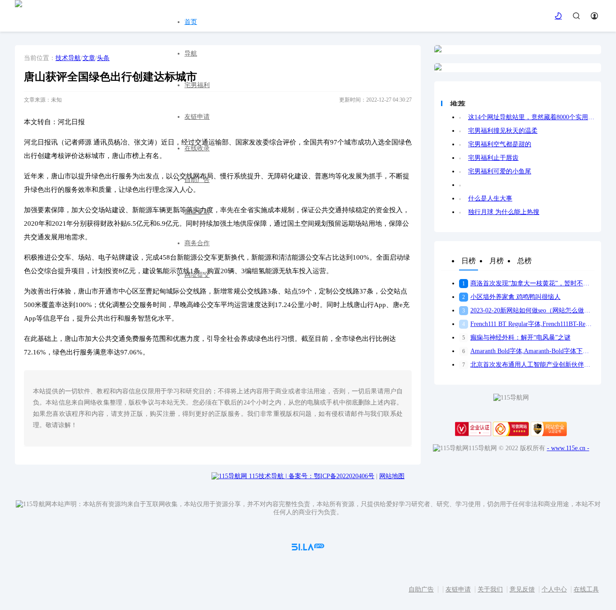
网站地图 (392, 476)
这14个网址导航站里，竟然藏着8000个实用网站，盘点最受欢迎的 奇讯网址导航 (531, 117)
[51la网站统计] (308, 548)
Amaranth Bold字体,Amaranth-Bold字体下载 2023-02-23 (528, 351)
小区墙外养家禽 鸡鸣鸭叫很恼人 (511, 296)
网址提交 (197, 274)
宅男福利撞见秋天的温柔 (503, 130)
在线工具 (586, 589)
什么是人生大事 (490, 198)
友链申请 (197, 116)
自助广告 (197, 180)
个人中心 (554, 589)
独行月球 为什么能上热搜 (503, 212)
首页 (190, 22)
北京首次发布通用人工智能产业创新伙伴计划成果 (528, 364)
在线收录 (197, 148)
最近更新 (197, 211)
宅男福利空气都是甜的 (499, 144)
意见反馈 (522, 589)
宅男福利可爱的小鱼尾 (499, 171)
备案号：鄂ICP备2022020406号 (331, 476)
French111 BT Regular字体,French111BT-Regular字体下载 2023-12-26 (528, 324)
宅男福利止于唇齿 (493, 157)
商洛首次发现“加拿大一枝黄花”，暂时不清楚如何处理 (528, 283)
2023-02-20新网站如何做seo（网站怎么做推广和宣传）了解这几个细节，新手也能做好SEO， (528, 310)
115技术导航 (268, 476)
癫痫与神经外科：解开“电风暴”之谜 (516, 337)
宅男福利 (197, 85)
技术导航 (68, 58)
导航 (190, 53)
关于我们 (490, 589)
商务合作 (197, 243)
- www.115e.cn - (568, 448)
